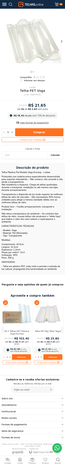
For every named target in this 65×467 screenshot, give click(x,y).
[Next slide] (61, 41)
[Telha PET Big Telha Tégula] (48, 332)
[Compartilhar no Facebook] (34, 77)
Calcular (55, 155)
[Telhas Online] (31, 4)
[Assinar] (51, 389)
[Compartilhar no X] (40, 77)
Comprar (39, 132)
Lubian (32, 87)
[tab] (31, 72)
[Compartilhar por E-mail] (44, 77)
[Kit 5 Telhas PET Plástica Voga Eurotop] (17, 332)
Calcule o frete (32, 149)
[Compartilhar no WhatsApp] (37, 77)
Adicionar (21, 357)
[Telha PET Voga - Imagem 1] (32, 41)
